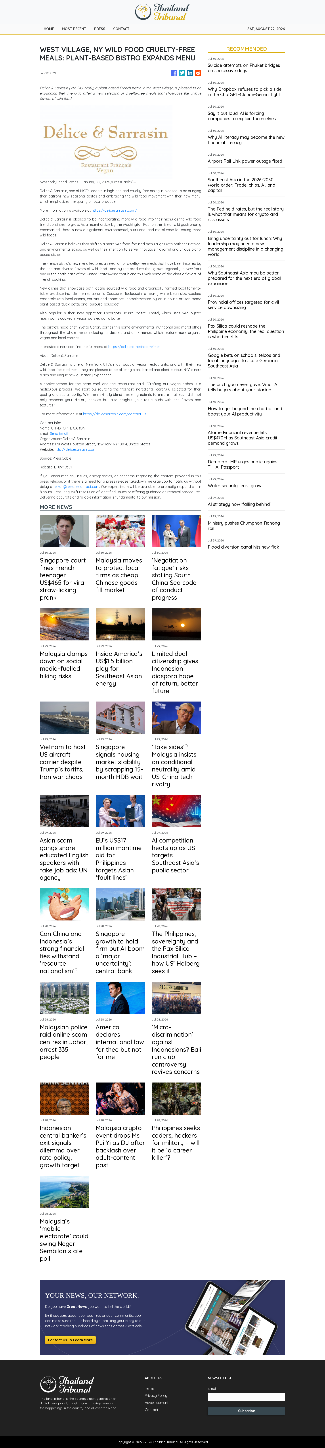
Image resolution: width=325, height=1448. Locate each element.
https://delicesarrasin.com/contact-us (114, 414)
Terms (150, 1388)
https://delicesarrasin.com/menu (135, 346)
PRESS (99, 29)
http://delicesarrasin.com (75, 449)
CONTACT (121, 29)
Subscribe (246, 1411)
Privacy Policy (156, 1395)
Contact (151, 1409)
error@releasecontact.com (77, 486)
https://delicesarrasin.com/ (114, 210)
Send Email (59, 433)
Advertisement (156, 1402)
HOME (49, 29)
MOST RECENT (74, 29)
